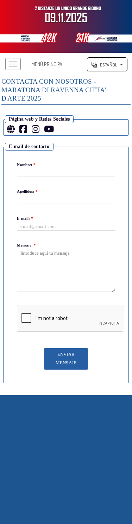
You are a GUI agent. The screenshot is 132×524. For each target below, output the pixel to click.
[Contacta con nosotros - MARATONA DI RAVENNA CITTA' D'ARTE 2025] (66, 26)
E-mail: (25, 218)
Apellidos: (27, 191)
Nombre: (26, 164)
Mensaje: (26, 245)
